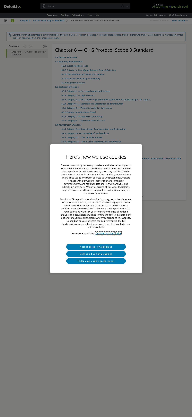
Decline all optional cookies (96, 253)
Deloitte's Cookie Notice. (108, 233)
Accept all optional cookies (96, 246)
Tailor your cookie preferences (96, 260)
